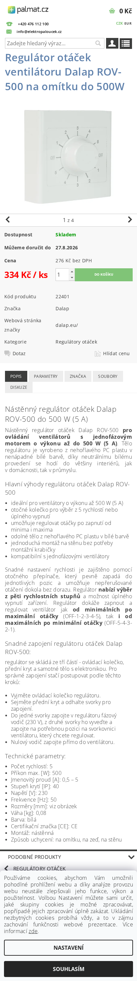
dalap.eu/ (67, 325)
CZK (119, 23)
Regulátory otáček (76, 342)
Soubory (107, 376)
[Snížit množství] (72, 277)
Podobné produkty (34, 857)
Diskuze (18, 387)
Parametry (46, 376)
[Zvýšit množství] (72, 271)
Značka (78, 376)
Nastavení (68, 947)
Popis (16, 376)
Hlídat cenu (116, 354)
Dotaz (19, 354)
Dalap (62, 308)
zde (33, 931)
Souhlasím (68, 969)
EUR (128, 23)
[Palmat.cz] (28, 8)
